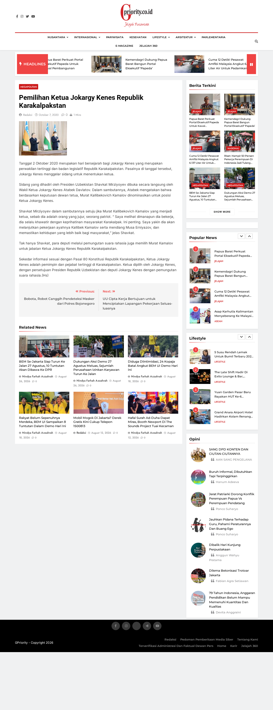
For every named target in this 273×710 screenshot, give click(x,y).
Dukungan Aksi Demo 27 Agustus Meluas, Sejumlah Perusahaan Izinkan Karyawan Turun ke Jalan (96, 368)
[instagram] (22, 16)
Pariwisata (115, 37)
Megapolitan (28, 86)
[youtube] (33, 16)
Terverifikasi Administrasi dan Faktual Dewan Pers (176, 646)
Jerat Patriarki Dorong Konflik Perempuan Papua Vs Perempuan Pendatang (231, 498)
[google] (147, 627)
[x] (136, 627)
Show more (222, 211)
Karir (233, 646)
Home (221, 646)
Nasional (233, 148)
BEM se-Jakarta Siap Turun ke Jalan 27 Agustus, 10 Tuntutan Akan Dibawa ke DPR (42, 366)
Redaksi (170, 639)
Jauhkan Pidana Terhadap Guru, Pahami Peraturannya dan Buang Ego (230, 524)
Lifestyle (159, 37)
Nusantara (56, 37)
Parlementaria (213, 37)
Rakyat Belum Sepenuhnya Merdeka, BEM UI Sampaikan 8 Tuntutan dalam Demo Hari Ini (42, 422)
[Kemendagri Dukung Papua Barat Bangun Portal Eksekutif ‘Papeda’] (85, 64)
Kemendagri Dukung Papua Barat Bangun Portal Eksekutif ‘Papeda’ (125, 64)
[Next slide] (249, 236)
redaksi (27, 115)
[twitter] (27, 16)
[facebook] (17, 16)
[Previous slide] (241, 236)
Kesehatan (138, 37)
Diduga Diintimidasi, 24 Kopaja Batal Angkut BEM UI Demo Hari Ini (153, 366)
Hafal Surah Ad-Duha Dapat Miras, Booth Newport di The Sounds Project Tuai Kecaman (151, 422)
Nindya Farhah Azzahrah (37, 376)
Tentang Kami (247, 639)
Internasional (85, 37)
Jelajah (197, 111)
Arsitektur (184, 37)
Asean (218, 301)
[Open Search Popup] (256, 41)
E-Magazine (124, 45)
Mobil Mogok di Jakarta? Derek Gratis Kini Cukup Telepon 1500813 (97, 422)
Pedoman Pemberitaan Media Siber (206, 639)
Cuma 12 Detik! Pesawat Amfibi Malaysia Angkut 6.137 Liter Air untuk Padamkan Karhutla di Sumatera (204, 162)
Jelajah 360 (148, 45)
